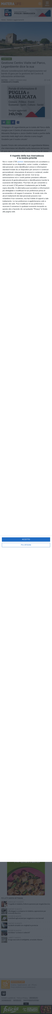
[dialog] (26, 507)
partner (20, 162)
